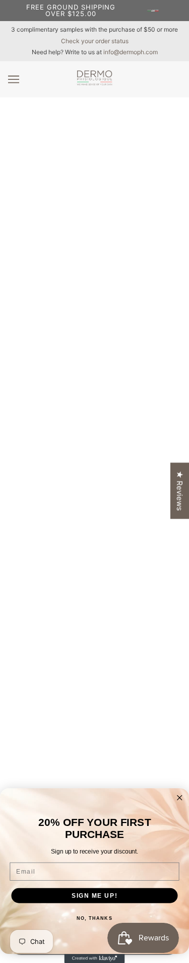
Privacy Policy (94, 772)
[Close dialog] (179, 798)
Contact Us (94, 757)
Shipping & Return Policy (94, 787)
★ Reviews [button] (179, 491)
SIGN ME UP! (94, 895)
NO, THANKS (94, 918)
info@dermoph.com (130, 52)
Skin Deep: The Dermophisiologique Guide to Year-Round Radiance (94, 131)
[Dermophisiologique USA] (94, 82)
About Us (94, 741)
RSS (94, 477)
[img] (84, 665)
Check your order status (95, 41)
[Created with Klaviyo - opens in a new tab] (95, 958)
